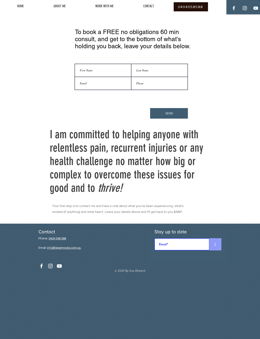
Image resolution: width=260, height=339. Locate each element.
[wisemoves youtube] (256, 8)
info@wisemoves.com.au (64, 247)
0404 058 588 (57, 238)
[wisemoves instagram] (245, 8)
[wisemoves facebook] (234, 8)
